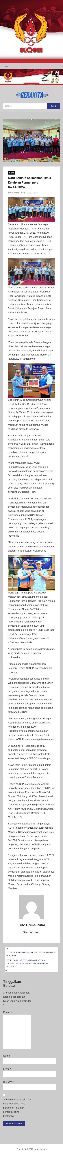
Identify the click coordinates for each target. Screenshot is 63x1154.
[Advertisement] (31, 31)
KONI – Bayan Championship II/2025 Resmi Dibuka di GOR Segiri (30, 953)
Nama (7, 1055)
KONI (11, 173)
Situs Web (8, 1082)
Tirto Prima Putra (16, 192)
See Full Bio (30, 932)
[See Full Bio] (39, 932)
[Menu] (6, 66)
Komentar (9, 1012)
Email (7, 1069)
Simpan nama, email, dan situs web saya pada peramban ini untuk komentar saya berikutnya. (17, 1107)
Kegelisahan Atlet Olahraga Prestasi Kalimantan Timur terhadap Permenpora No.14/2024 (27, 963)
